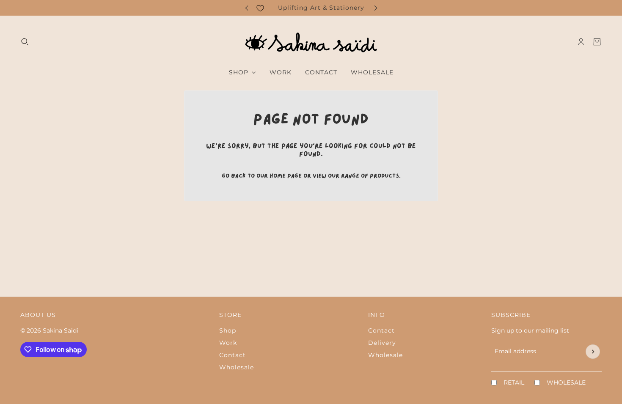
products (384, 176)
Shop (227, 330)
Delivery (382, 343)
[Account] (581, 41)
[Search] (25, 41)
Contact (232, 355)
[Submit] (593, 351)
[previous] (247, 7)
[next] (376, 7)
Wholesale (236, 367)
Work (228, 343)
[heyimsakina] (311, 42)
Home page (286, 176)
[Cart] (597, 41)
